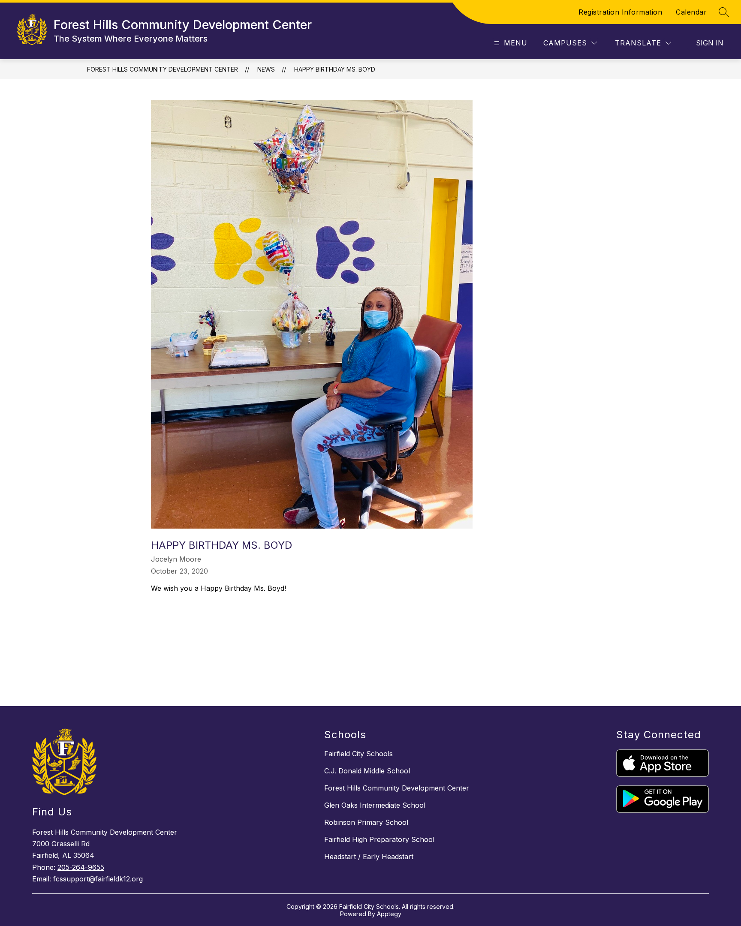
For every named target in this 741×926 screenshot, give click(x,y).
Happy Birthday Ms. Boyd (334, 69)
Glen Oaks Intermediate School (374, 805)
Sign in (709, 43)
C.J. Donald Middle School (367, 771)
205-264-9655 (80, 867)
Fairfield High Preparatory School (379, 839)
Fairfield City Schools (358, 753)
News (266, 69)
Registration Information (620, 12)
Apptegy (389, 913)
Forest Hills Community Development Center (162, 69)
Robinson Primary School (366, 822)
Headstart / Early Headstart (368, 856)
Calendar (691, 12)
